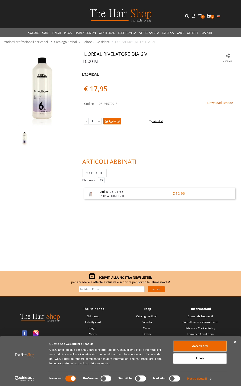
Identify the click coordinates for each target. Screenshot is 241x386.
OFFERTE (192, 33)
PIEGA (68, 33)
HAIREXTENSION (85, 33)
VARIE (180, 33)
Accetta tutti (200, 346)
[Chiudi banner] (235, 342)
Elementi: (88, 180)
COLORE (33, 33)
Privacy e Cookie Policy (200, 328)
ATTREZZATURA (149, 33)
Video (93, 334)
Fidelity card (93, 322)
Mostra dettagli (197, 378)
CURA (45, 33)
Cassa (146, 328)
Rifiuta (200, 358)
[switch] (106, 378)
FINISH (56, 33)
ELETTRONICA (127, 33)
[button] (187, 16)
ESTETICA (168, 33)
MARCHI (206, 33)
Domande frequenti (200, 316)
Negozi (92, 328)
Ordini (147, 334)
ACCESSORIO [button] (94, 173)
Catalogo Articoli (146, 316)
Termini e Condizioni (200, 334)
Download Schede (220, 103)
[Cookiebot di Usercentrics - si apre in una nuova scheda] (24, 378)
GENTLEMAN (107, 33)
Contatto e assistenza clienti (200, 322)
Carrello (147, 322)
